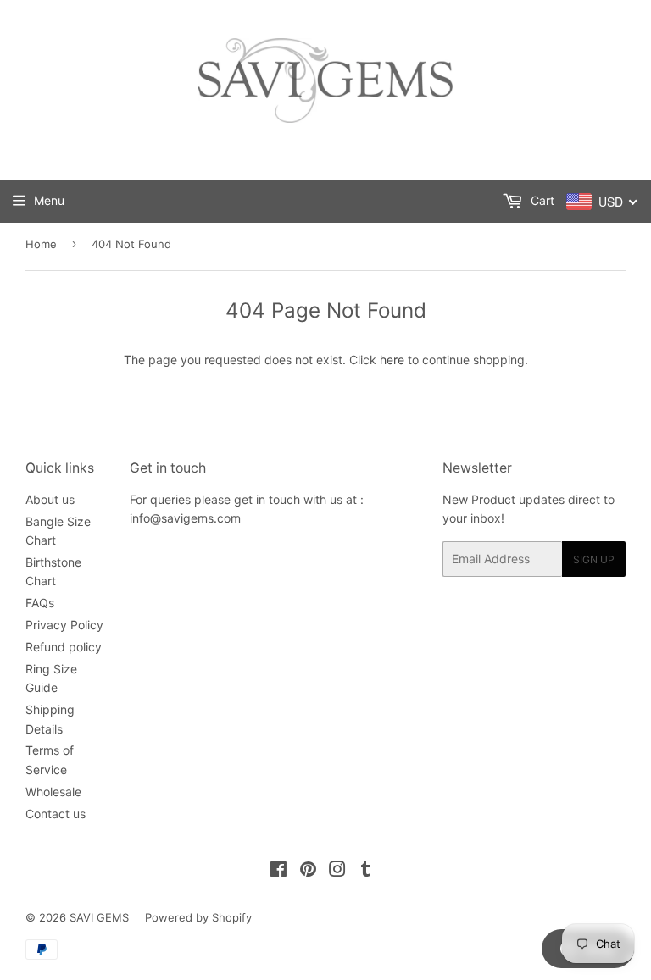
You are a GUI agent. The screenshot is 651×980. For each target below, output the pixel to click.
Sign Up (594, 559)
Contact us (55, 813)
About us (50, 499)
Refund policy (63, 646)
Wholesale (53, 791)
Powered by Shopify (198, 917)
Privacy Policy (64, 624)
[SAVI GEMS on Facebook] (278, 871)
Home (41, 244)
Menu (49, 200)
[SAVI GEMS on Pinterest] (308, 871)
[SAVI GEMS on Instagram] (337, 871)
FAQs (39, 602)
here (392, 359)
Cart (540, 200)
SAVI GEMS (99, 917)
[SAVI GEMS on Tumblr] (366, 871)
